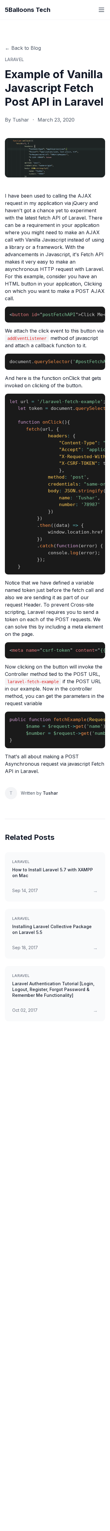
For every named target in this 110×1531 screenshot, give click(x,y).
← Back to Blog (23, 48)
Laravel (14, 59)
